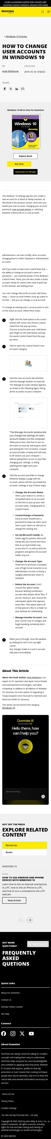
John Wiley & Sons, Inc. (36, 1121)
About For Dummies (10, 992)
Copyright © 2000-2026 (12, 1121)
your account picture (21, 209)
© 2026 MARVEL (8, 1136)
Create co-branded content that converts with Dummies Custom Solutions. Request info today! (25, 3)
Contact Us (6, 999)
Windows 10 (8, 707)
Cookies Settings (8, 1108)
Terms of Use (7, 1094)
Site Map (5, 1013)
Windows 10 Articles (16, 36)
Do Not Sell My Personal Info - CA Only (19, 1115)
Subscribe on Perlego (25, 171)
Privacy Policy (7, 1101)
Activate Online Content (12, 1006)
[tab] (24, 845)
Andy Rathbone (10, 71)
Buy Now (19, 164)
